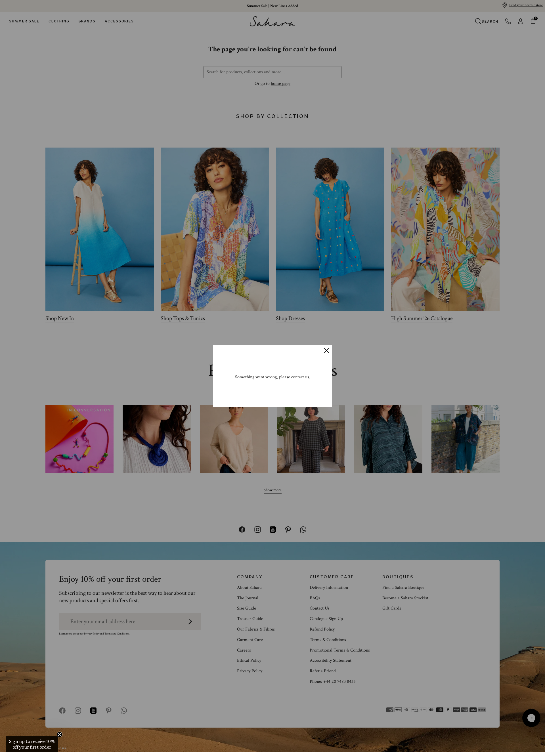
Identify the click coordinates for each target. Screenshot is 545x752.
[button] (32, 744)
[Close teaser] (59, 734)
